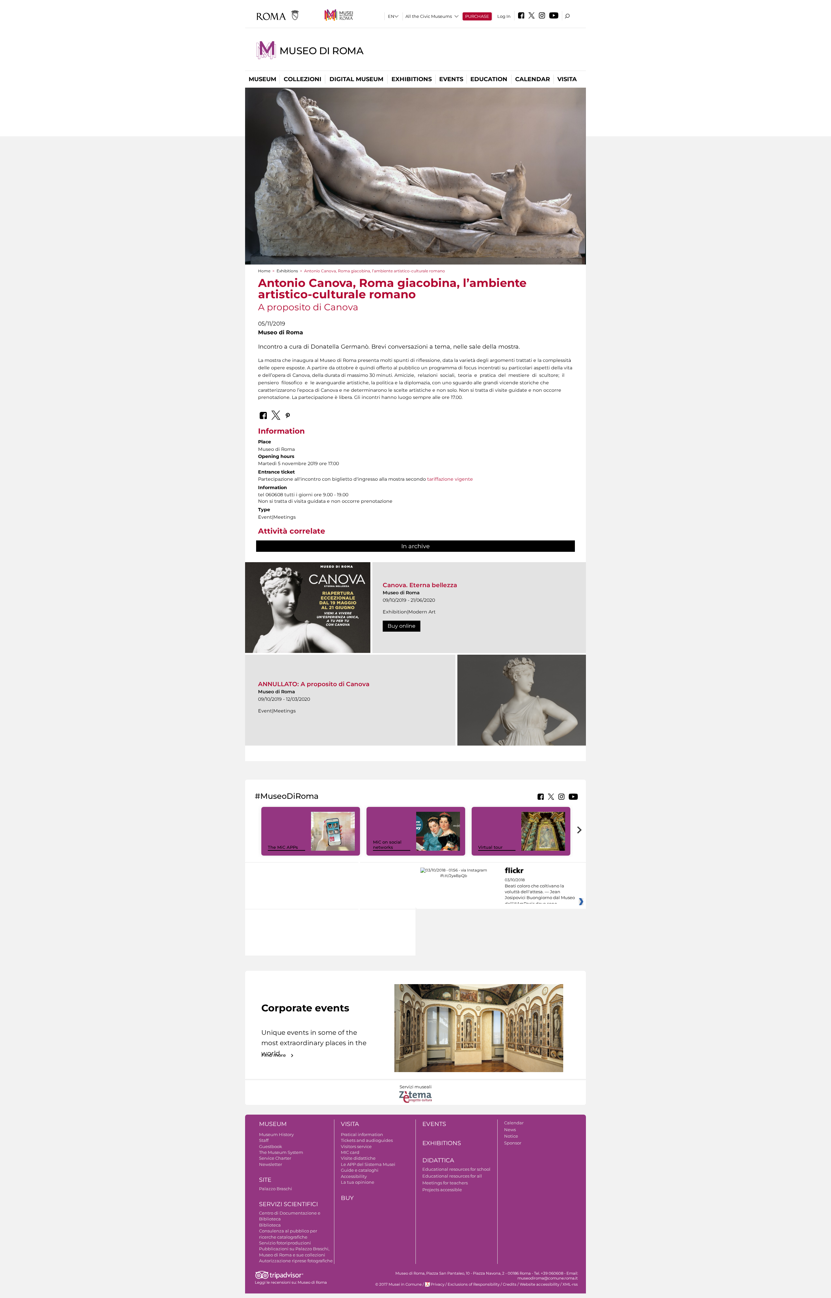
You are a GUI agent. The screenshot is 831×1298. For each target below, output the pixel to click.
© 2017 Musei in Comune (398, 1284)
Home (264, 270)
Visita (567, 79)
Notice (511, 1136)
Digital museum (356, 79)
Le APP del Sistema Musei (368, 1164)
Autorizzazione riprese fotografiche (296, 1260)
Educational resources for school (456, 1169)
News (510, 1129)
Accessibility (354, 1176)
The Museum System (281, 1152)
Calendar (532, 79)
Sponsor (512, 1142)
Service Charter (275, 1158)
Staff (263, 1140)
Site (265, 1180)
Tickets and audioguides (367, 1140)
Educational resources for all (452, 1176)
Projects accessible (442, 1189)
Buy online (402, 626)
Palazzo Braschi (275, 1188)
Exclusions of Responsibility (474, 1284)
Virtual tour (490, 847)
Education (488, 79)
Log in (504, 16)
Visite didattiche (358, 1158)
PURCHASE (477, 16)
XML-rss (570, 1284)
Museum (262, 79)
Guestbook (270, 1146)
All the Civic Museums (428, 16)
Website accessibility (539, 1284)
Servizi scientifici (288, 1204)
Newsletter (270, 1164)
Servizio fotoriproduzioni (285, 1242)
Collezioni (302, 79)
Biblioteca (270, 1225)
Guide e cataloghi (359, 1170)
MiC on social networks (387, 844)
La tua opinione (357, 1182)
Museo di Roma (321, 51)
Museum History (276, 1134)
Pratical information (362, 1134)
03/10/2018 (540, 892)
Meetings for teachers (445, 1182)
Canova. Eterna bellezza (420, 585)
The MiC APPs (283, 847)
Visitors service (356, 1146)
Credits (509, 1284)
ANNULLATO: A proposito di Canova (313, 684)
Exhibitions (411, 79)
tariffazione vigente (450, 479)
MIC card (350, 1152)
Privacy (437, 1284)
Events (451, 79)
